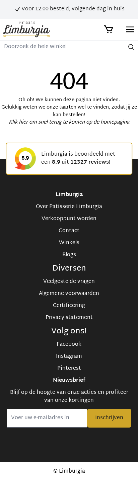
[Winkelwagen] (108, 29)
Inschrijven (109, 418)
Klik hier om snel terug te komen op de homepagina (69, 122)
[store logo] (26, 29)
